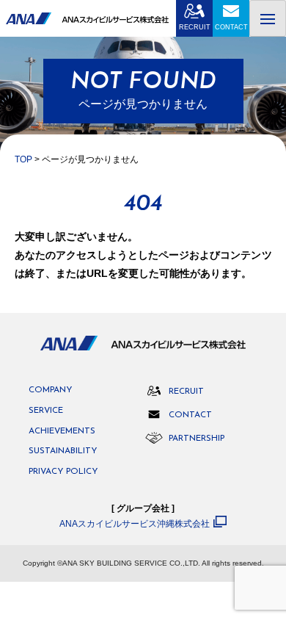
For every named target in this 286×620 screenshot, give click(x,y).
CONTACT (231, 27)
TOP (23, 159)
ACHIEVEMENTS (62, 432)
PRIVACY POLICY (63, 472)
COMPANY (50, 390)
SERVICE (46, 411)
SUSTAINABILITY (63, 451)
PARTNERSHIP (196, 438)
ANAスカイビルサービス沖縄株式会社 (134, 523)
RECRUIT (194, 27)
